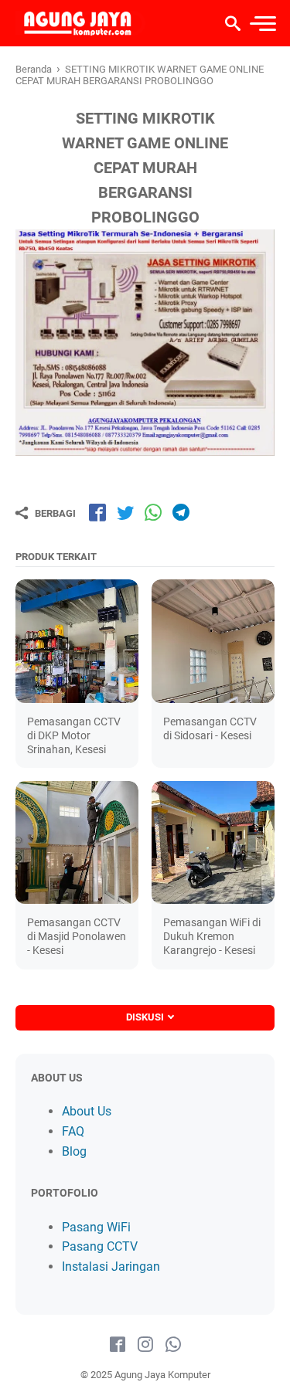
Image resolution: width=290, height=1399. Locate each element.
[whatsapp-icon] (173, 1345)
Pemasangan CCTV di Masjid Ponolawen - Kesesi (76, 936)
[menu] (262, 23)
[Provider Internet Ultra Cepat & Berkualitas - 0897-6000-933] (80, 23)
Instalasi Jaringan (111, 1266)
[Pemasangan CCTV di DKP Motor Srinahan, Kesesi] (76, 640)
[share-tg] (181, 512)
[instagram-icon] (145, 1345)
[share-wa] (153, 512)
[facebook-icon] (117, 1345)
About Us (86, 1111)
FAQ (73, 1131)
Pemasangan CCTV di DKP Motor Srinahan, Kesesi (74, 735)
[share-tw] (125, 512)
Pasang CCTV (100, 1246)
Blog (74, 1151)
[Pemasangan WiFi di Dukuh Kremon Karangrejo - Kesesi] (213, 842)
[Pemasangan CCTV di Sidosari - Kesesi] (213, 640)
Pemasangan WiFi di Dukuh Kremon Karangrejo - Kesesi (212, 936)
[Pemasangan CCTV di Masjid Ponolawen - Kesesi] (76, 842)
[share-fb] (97, 512)
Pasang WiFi (96, 1227)
